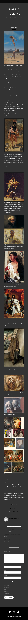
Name (5, 565)
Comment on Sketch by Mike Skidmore (12, 534)
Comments (14, 504)
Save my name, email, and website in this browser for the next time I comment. (6, 589)
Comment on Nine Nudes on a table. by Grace (14, 529)
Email (5, 570)
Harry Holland (15, 511)
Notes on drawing (7, 539)
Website (5, 575)
